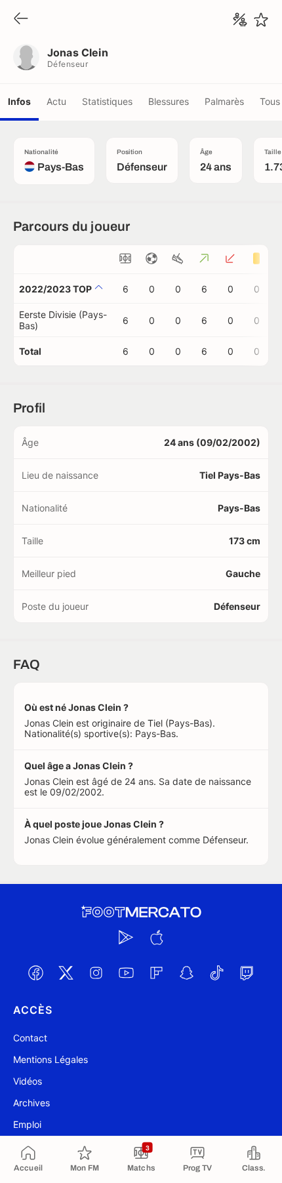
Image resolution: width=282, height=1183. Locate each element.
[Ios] (156, 937)
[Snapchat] (186, 972)
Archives (31, 1102)
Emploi (27, 1124)
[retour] (21, 19)
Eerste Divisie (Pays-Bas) (63, 320)
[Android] (126, 937)
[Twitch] (246, 972)
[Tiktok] (216, 972)
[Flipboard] (156, 972)
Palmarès (224, 101)
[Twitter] (65, 972)
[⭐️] (261, 20)
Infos (19, 101)
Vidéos (27, 1081)
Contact (30, 1037)
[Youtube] (126, 972)
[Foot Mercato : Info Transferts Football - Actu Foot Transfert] (141, 912)
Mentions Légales (50, 1059)
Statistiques (107, 101)
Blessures (168, 101)
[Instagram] (96, 972)
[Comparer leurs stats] (240, 20)
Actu (56, 101)
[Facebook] (35, 972)
